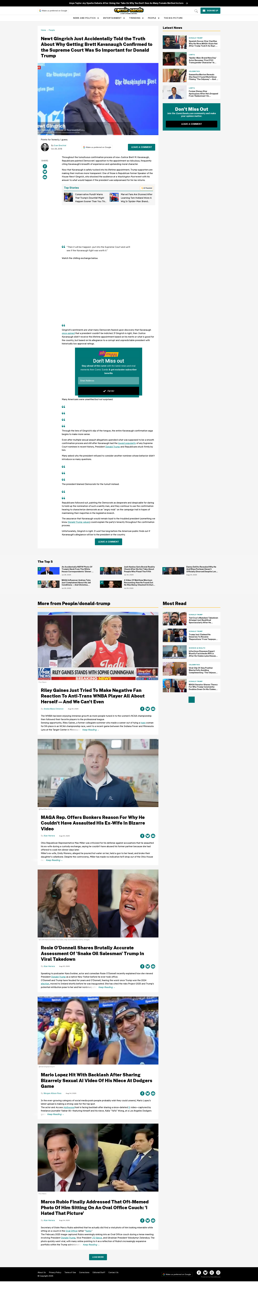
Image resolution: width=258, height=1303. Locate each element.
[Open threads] (212, 1272)
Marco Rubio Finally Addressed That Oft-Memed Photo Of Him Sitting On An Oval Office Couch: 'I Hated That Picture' (95, 1207)
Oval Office (71, 1231)
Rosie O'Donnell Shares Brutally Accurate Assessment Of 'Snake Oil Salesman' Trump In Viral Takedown (92, 953)
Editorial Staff (99, 1272)
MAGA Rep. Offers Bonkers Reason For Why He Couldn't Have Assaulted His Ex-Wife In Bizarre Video (93, 823)
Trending (134, 18)
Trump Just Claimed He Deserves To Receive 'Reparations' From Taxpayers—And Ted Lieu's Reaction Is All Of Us (203, 639)
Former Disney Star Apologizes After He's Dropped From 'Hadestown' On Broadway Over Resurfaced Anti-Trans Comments (203, 96)
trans (143, 722)
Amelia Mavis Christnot (54, 709)
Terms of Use (70, 1272)
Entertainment (112, 18)
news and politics (84, 18)
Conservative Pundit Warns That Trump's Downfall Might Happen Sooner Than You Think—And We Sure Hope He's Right (91, 201)
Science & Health (197, 648)
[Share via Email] (45, 177)
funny (88, 1231)
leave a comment (141, 147)
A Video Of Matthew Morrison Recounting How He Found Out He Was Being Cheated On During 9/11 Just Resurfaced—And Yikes (140, 583)
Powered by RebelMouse (210, 1277)
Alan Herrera (49, 836)
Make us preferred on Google (54, 11)
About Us (42, 1272)
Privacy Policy (55, 1272)
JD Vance (97, 1237)
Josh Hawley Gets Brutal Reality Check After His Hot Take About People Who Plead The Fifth (139, 569)
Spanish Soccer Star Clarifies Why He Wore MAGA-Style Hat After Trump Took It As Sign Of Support (203, 44)
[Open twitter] (205, 1272)
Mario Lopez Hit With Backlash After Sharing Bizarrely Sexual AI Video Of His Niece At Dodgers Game (96, 1080)
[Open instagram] (218, 1272)
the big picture (173, 18)
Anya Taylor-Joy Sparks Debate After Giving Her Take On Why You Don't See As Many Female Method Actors (126, 3)
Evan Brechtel (60, 145)
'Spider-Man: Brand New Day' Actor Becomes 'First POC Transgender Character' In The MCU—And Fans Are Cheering (202, 62)
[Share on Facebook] (45, 166)
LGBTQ (192, 55)
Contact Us (113, 1272)
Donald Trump (112, 446)
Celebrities (194, 71)
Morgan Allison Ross (52, 1093)
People (152, 18)
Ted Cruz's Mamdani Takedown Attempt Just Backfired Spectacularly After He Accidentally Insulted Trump (203, 621)
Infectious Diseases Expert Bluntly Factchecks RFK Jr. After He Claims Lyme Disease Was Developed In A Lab (203, 654)
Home (43, 30)
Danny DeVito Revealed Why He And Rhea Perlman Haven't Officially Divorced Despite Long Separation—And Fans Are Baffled (201, 571)
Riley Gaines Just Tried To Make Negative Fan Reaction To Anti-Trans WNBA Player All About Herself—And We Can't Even (93, 696)
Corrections (84, 1272)
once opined (68, 333)
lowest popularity (127, 443)
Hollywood (68, 1107)
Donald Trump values (78, 522)
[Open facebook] (199, 1272)
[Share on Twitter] (45, 172)
